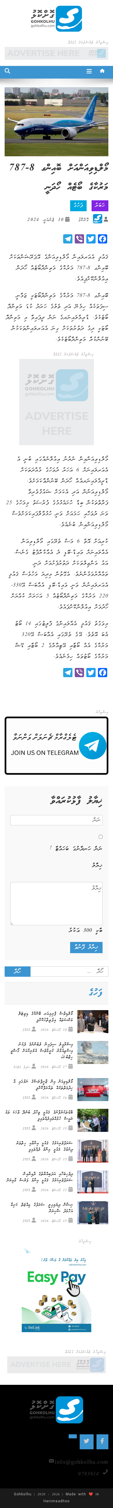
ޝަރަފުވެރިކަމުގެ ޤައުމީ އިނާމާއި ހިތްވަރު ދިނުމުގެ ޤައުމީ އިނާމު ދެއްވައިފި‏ (44, 1146)
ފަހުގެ (78, 206)
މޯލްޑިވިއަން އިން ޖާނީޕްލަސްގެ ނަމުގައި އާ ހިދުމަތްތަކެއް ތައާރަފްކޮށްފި (43, 1085)
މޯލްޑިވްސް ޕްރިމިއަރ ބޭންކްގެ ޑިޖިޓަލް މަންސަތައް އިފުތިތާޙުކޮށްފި (46, 1017)
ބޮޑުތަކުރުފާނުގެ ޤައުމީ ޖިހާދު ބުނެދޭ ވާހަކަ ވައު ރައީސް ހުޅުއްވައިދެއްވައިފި (39, 1115)
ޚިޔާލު (97, 866)
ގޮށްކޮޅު (84, 220)
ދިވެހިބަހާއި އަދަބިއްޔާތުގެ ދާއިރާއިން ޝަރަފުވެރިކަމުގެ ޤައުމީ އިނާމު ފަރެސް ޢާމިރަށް (40, 1177)
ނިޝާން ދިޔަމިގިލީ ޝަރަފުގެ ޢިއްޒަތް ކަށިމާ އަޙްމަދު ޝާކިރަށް (42, 1208)
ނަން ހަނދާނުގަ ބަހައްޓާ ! (76, 849)
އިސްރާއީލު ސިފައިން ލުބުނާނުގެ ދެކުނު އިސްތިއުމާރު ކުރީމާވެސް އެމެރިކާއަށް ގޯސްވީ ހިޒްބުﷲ (42, 1050)
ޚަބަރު (100, 206)
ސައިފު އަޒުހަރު (22, 1067)
